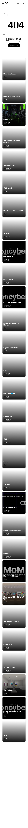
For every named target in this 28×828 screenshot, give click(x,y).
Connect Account (20, 3)
